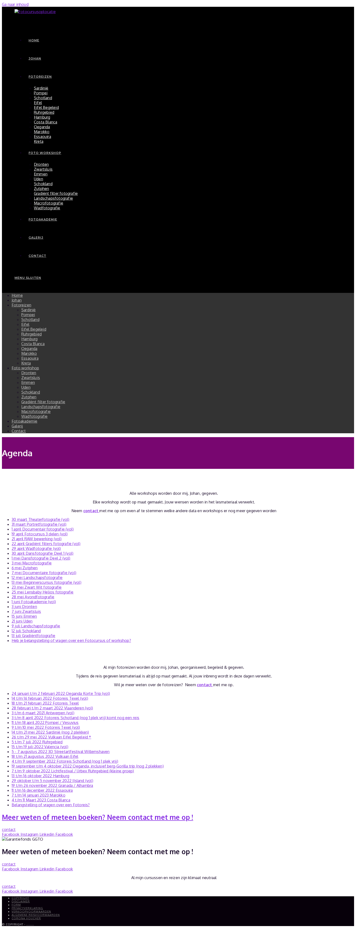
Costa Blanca (33, 343)
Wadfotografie (34, 416)
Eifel (25, 324)
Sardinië (28, 309)
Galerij (17, 426)
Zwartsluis (30, 377)
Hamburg (29, 338)
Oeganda (29, 348)
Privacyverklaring (27, 908)
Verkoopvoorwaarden (31, 911)
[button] (8, 829)
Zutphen (28, 397)
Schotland (30, 319)
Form (16, 904)
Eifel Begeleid (33, 329)
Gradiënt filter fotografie (43, 401)
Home (17, 295)
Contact (19, 430)
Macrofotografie (36, 411)
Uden (26, 387)
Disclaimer (21, 901)
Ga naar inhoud (15, 4)
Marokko (29, 353)
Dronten (28, 372)
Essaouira (30, 358)
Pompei (28, 314)
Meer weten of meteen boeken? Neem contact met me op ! (97, 817)
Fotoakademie (24, 421)
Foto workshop (25, 367)
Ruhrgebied (31, 334)
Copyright (20, 898)
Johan (17, 300)
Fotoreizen (21, 305)
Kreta (26, 363)
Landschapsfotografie (40, 406)
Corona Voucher (26, 918)
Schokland (30, 392)
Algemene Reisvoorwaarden (36, 915)
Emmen (28, 382)
